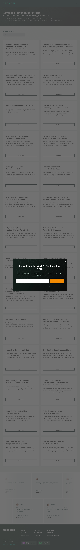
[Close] (65, 261)
